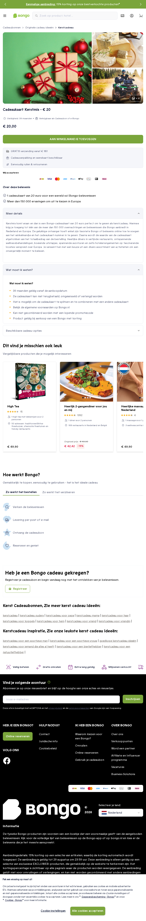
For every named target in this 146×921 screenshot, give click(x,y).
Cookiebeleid (48, 748)
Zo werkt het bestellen (21, 492)
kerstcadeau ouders (32, 615)
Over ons (117, 734)
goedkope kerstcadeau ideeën (118, 641)
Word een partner (123, 748)
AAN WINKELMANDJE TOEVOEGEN (73, 139)
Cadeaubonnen (12, 27)
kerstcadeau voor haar (115, 615)
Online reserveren (18, 736)
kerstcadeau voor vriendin (114, 621)
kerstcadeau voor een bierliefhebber (79, 646)
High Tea (13, 406)
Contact (44, 734)
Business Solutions (123, 774)
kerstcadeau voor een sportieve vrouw (73, 641)
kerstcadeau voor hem (50, 621)
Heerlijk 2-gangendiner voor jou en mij (85, 408)
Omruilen (81, 746)
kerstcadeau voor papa (60, 615)
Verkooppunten (122, 741)
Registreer (20, 589)
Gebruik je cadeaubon (89, 760)
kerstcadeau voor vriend (81, 621)
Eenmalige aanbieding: (41, 4)
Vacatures (117, 767)
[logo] (21, 16)
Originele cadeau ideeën (39, 27)
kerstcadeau (10, 615)
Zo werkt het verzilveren (58, 492)
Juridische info (48, 741)
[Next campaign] (140, 4)
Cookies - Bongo (13, 900)
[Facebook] (7, 761)
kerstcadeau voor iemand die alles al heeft (28, 646)
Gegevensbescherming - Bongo (98, 897)
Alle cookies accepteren (87, 911)
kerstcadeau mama (87, 615)
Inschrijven (133, 699)
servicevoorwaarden (79, 708)
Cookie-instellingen (53, 911)
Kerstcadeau (66, 27)
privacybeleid (55, 708)
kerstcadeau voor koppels (19, 621)
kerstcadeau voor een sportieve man (25, 641)
